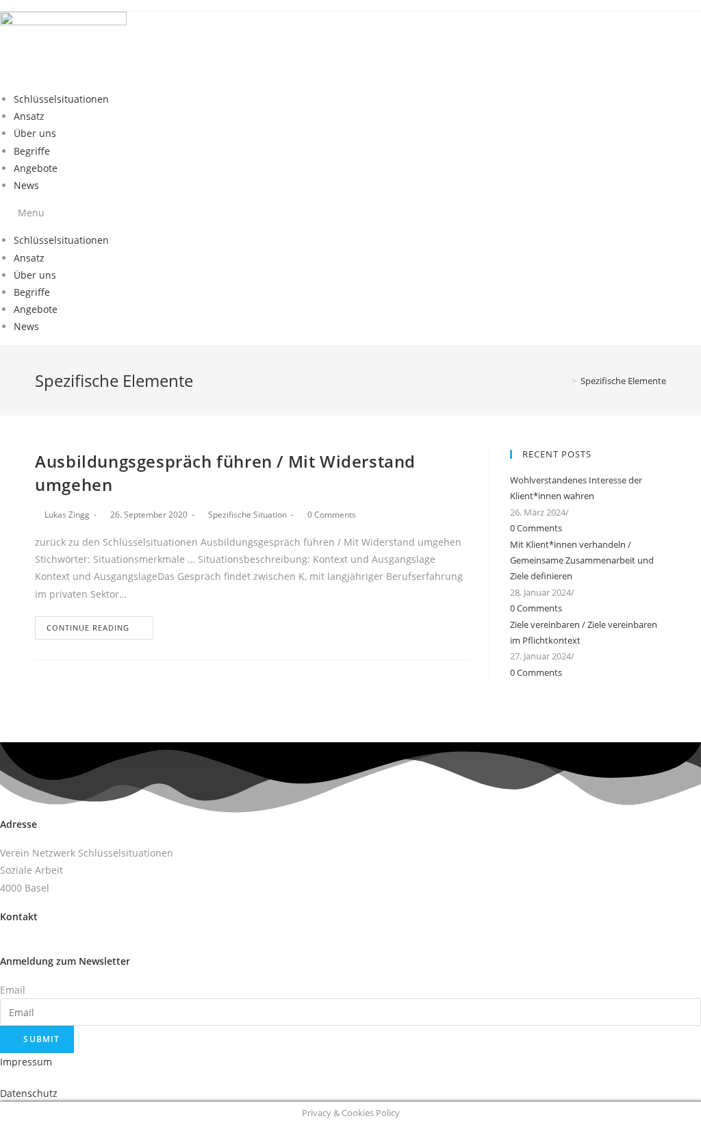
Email (12, 989)
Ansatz (29, 116)
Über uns (35, 133)
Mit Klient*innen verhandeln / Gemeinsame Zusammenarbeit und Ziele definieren (582, 560)
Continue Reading (88, 627)
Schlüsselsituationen (61, 98)
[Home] (564, 381)
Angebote (36, 168)
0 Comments (331, 514)
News (26, 185)
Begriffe (32, 150)
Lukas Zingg (67, 514)
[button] (350, 212)
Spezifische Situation (247, 514)
